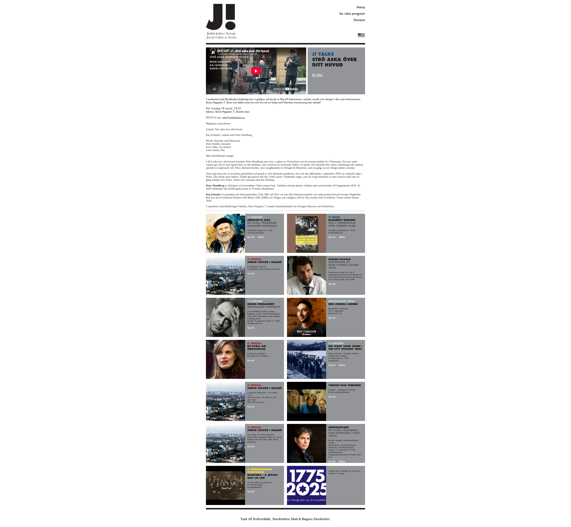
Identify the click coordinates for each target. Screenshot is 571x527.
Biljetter (261, 237)
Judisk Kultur (221, 21)
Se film (317, 75)
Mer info (250, 237)
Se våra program (352, 13)
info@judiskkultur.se (233, 117)
